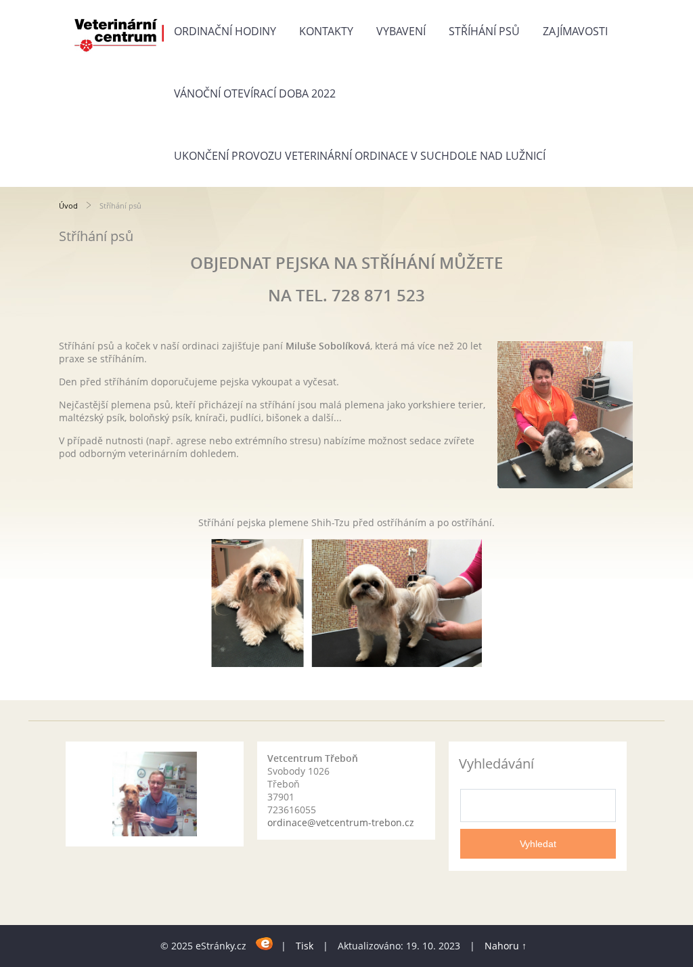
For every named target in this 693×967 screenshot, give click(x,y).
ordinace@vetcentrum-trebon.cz (340, 822)
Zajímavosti (575, 31)
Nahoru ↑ (506, 945)
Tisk (304, 945)
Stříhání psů (484, 31)
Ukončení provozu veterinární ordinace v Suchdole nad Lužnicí (359, 155)
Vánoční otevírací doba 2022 (255, 93)
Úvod (68, 205)
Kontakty (326, 31)
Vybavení (401, 31)
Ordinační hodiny (225, 31)
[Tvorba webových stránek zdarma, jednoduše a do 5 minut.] (265, 944)
